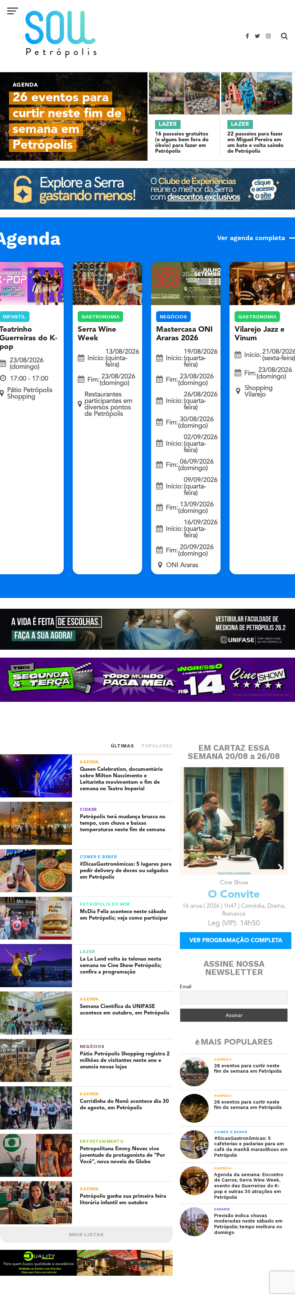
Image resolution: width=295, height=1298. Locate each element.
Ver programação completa (235, 941)
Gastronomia (100, 316)
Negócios (173, 316)
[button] (187, 867)
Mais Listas (86, 1234)
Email (185, 986)
